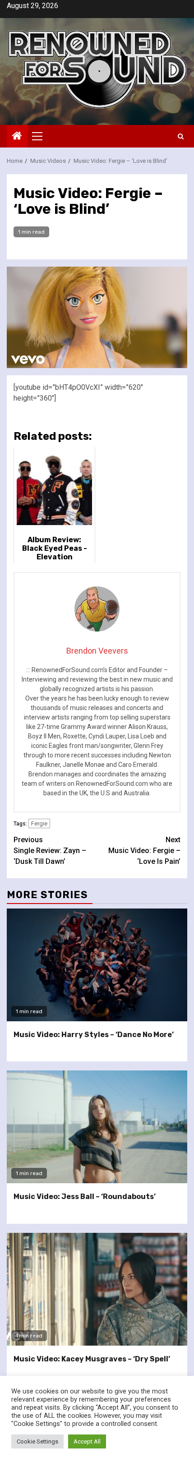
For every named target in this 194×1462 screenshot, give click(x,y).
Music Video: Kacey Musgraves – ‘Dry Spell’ (92, 1359)
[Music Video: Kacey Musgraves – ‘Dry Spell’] (97, 1289)
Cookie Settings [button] (37, 1441)
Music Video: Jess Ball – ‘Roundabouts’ (85, 1196)
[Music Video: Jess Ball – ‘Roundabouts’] (97, 1126)
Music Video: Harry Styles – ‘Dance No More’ (94, 1034)
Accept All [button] (87, 1441)
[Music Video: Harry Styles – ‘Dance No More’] (97, 965)
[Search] (180, 136)
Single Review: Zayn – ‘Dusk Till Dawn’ (50, 850)
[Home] (17, 136)
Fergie (39, 823)
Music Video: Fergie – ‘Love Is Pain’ (144, 850)
